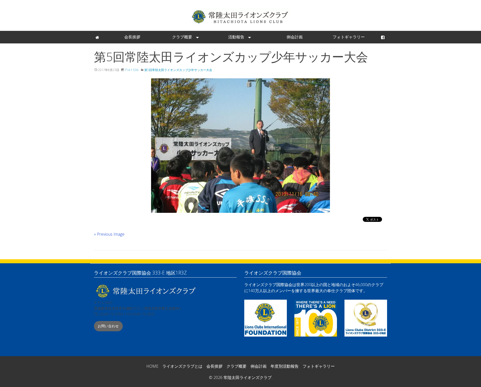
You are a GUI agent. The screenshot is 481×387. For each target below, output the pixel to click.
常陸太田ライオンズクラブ (240, 16)
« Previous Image (109, 234)
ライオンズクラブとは (182, 366)
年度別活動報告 (285, 366)
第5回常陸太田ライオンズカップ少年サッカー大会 (178, 70)
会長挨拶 (132, 37)
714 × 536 (131, 70)
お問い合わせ (108, 326)
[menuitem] (97, 37)
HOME (152, 366)
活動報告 (236, 37)
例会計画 (295, 37)
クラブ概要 (182, 37)
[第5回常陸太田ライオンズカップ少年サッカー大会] (240, 145)
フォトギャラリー (349, 37)
